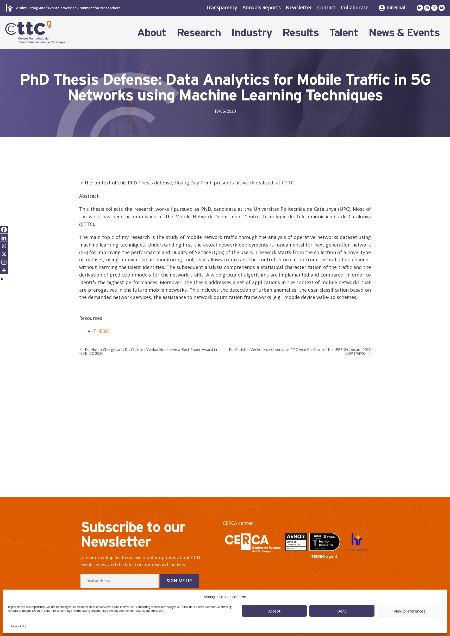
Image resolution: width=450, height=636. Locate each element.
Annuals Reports (261, 7)
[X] (4, 254)
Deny (342, 611)
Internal (395, 8)
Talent (343, 32)
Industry (251, 32)
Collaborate (354, 7)
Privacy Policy (18, 626)
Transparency (221, 7)
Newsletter (299, 7)
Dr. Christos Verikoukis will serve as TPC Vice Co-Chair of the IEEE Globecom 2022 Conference (300, 351)
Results (300, 32)
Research (199, 32)
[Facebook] (4, 229)
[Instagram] (4, 262)
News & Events (404, 32)
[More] (4, 270)
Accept (274, 611)
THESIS (101, 331)
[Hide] (2, 279)
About (151, 32)
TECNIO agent (324, 556)
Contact (326, 7)
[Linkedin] (4, 238)
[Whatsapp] (4, 246)
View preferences (410, 611)
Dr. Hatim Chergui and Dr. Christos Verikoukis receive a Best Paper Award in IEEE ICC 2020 (148, 351)
